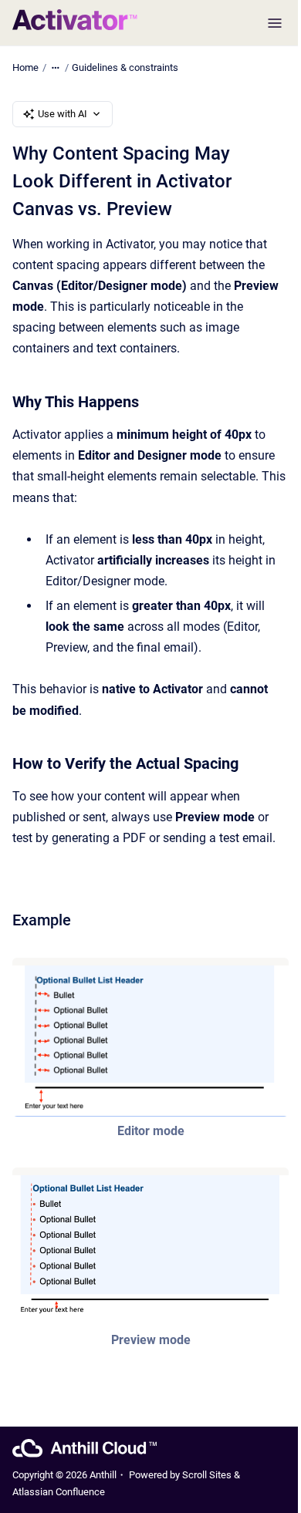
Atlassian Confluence (58, 1492)
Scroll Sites (207, 1475)
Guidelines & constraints (125, 67)
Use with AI (62, 114)
